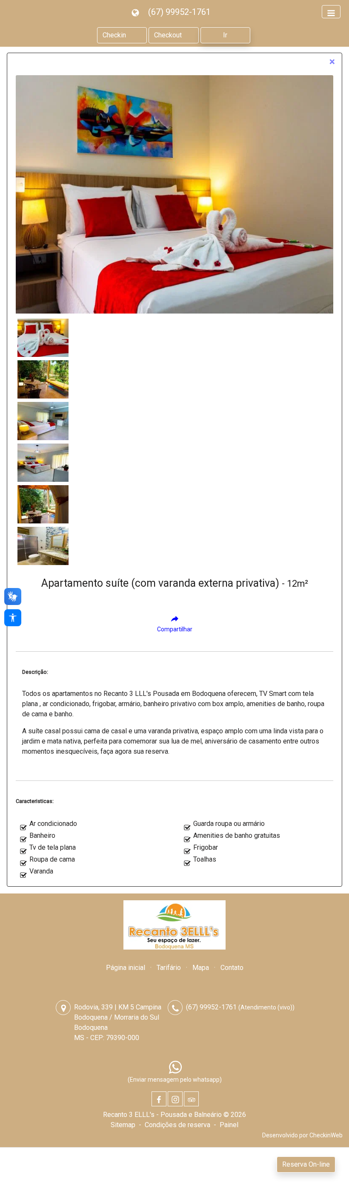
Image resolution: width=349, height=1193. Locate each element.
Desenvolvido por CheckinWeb (302, 1135)
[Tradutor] (136, 12)
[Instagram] (175, 1098)
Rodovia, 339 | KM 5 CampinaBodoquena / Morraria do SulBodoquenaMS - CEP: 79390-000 (117, 1022)
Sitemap (123, 1125)
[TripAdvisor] (191, 1098)
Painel (229, 1125)
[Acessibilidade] (12, 617)
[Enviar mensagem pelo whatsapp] (175, 1067)
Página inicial (125, 968)
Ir (225, 35)
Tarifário (169, 968)
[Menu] (331, 11)
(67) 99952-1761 (179, 12)
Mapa (200, 968)
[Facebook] (159, 1098)
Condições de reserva (177, 1125)
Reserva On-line (306, 1164)
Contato (231, 968)
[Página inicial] (174, 925)
